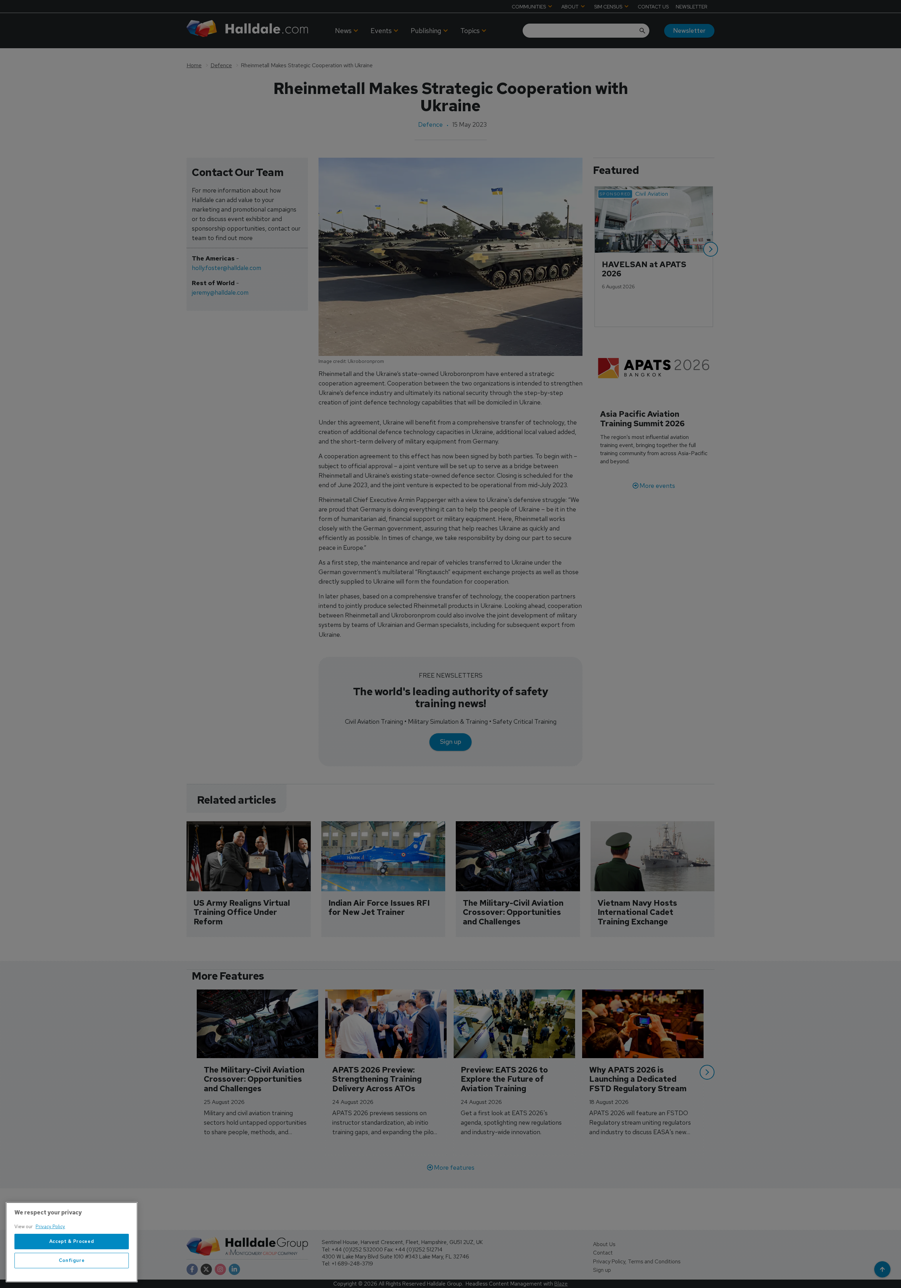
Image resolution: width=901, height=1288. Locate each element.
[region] (72, 1242)
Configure (72, 1260)
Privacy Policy (50, 1227)
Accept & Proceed (71, 1241)
